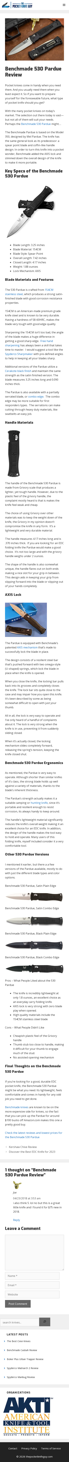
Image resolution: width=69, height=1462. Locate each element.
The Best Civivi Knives (18, 1341)
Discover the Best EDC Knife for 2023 (32, 1152)
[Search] (44, 1322)
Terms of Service (51, 1448)
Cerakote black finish (18, 371)
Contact (12, 1448)
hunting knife (39, 803)
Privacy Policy (29, 1448)
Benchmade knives (16, 1107)
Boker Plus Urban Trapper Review (25, 1359)
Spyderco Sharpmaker (19, 354)
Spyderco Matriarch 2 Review (22, 1368)
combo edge (36, 396)
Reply (16, 1220)
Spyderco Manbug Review (21, 1377)
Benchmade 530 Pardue (36, 124)
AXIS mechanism (27, 647)
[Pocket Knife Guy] (17, 5)
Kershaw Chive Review (23, 1147)
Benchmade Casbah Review (22, 1350)
